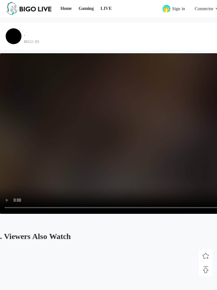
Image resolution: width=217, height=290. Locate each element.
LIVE (106, 8)
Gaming (86, 8)
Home (66, 8)
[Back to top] (205, 269)
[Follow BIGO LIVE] (205, 256)
